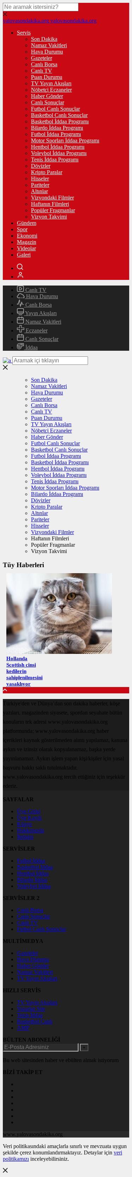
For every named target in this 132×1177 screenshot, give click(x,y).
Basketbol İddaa (35, 867)
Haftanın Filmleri (50, 204)
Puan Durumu (46, 77)
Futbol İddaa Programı (56, 134)
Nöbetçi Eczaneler (51, 90)
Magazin (26, 242)
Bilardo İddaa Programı (57, 128)
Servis (24, 33)
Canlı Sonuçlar (47, 102)
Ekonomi (27, 236)
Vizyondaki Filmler (52, 198)
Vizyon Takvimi (49, 217)
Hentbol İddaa (33, 873)
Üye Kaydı (29, 818)
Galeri (24, 255)
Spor (22, 229)
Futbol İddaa (31, 861)
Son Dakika (44, 39)
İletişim (25, 837)
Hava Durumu (47, 52)
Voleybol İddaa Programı (59, 153)
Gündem (26, 223)
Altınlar (39, 191)
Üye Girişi (28, 811)
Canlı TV (41, 71)
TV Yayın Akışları (51, 83)
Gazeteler (41, 58)
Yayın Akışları (40, 313)
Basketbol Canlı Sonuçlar (59, 115)
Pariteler (40, 185)
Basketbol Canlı (34, 1021)
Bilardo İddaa (32, 880)
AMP (23, 1028)
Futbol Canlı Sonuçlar (55, 109)
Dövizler (40, 166)
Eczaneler (36, 330)
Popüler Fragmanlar (53, 210)
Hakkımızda (30, 830)
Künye (24, 824)
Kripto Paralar (46, 172)
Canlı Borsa (44, 64)
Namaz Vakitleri (49, 45)
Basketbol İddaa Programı (60, 121)
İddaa (31, 347)
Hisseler (40, 179)
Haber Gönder (47, 96)
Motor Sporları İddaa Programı (65, 140)
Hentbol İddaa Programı (57, 147)
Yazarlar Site (31, 1009)
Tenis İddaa (30, 1015)
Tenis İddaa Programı (54, 160)
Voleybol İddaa (34, 886)
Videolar (26, 248)
